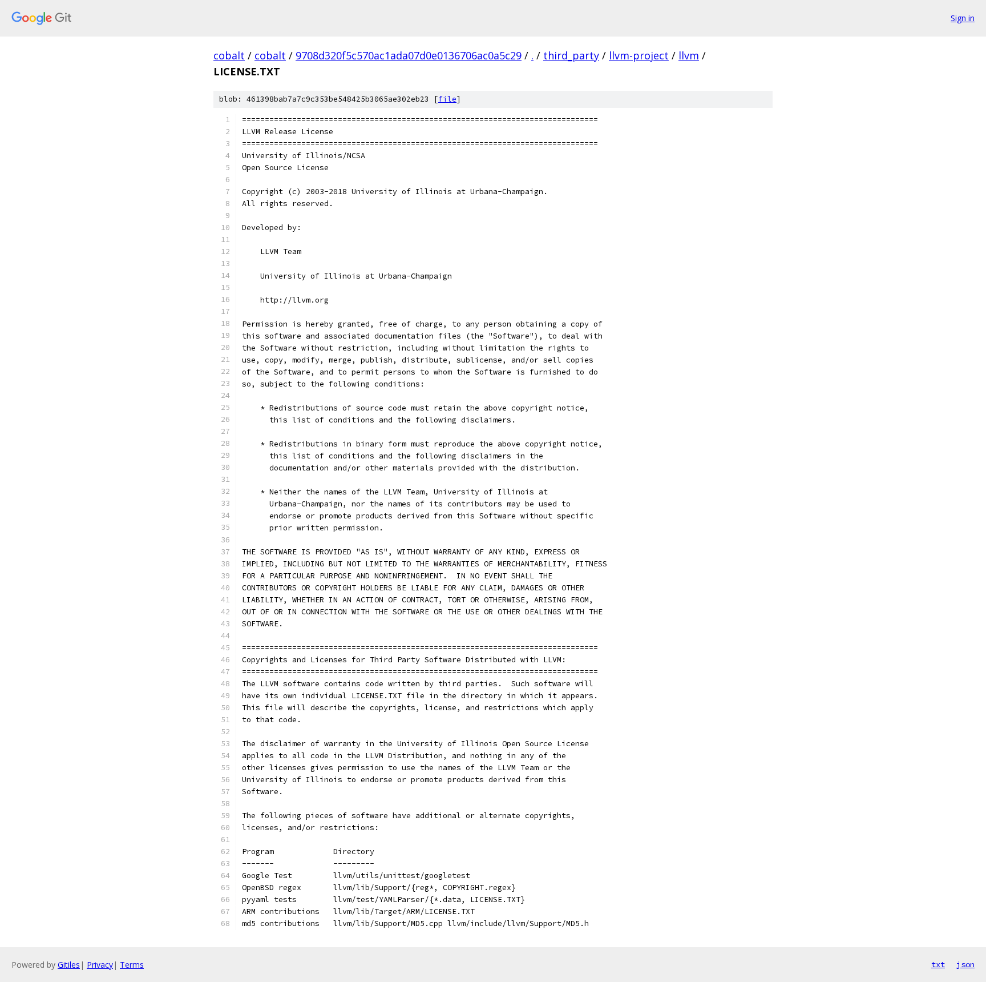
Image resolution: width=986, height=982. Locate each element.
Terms (132, 964)
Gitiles (69, 964)
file (447, 99)
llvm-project (639, 55)
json (965, 964)
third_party (571, 55)
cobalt (229, 55)
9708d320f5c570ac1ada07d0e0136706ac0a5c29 (409, 55)
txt (938, 964)
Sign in (963, 18)
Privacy (100, 964)
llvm (688, 55)
